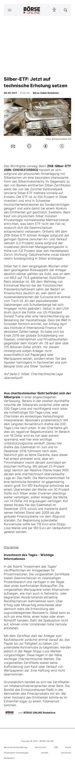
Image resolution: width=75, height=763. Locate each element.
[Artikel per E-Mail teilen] (13, 146)
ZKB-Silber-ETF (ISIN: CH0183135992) (37, 168)
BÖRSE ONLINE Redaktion (39, 712)
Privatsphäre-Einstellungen (16, 752)
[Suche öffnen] (65, 10)
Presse (68, 747)
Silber (8, 266)
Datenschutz (40, 747)
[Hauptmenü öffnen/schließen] (9, 10)
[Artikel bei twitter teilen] (62, 146)
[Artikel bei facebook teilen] (45, 146)
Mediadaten (9, 758)
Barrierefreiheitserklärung (15, 747)
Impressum (66, 752)
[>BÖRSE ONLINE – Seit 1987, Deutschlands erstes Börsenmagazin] (32, 10)
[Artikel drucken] (29, 146)
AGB (56, 747)
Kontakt (44, 752)
